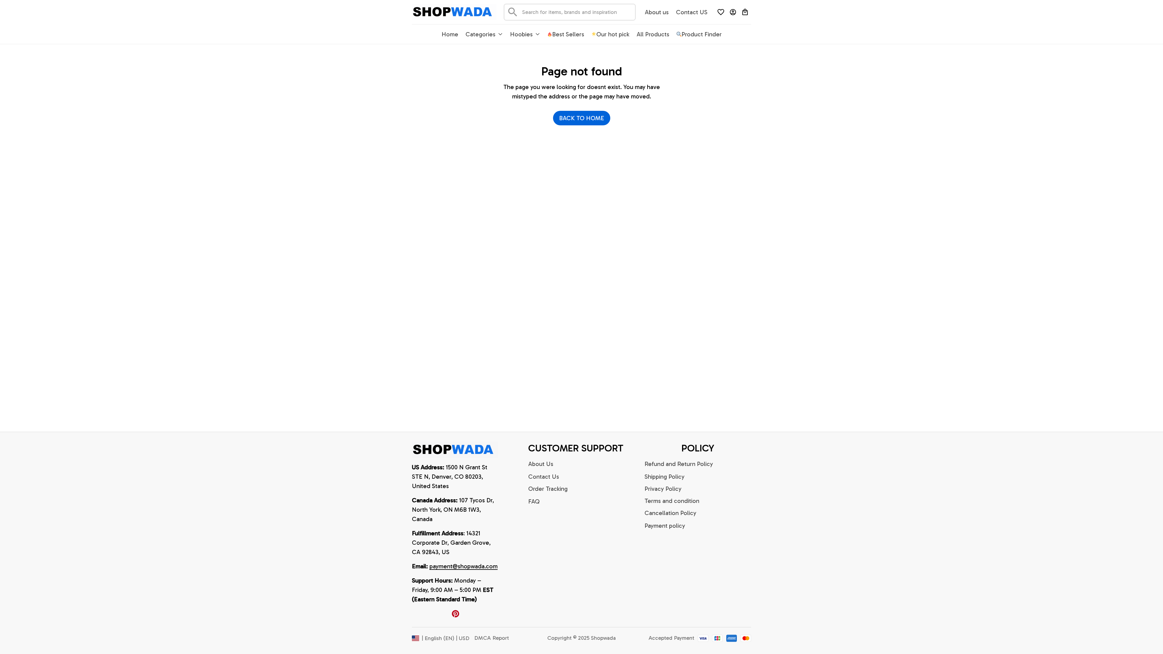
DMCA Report (491, 638)
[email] (463, 566)
